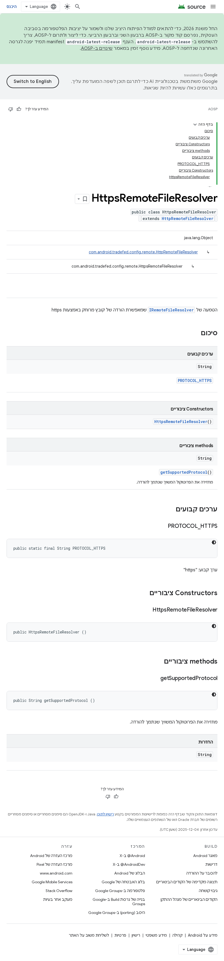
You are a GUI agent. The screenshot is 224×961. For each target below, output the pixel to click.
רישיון (136, 935)
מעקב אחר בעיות (57, 899)
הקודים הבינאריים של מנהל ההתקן (189, 899)
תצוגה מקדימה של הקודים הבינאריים (186, 881)
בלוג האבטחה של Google (123, 881)
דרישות (211, 864)
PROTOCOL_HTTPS (195, 380)
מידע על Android (202, 935)
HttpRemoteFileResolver (187, 218)
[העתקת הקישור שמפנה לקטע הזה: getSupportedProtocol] (154, 678)
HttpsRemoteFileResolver (180, 421)
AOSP (212, 109)
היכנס (12, 6)
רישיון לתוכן (105, 814)
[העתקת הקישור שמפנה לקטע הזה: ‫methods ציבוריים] (158, 662)
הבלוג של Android (129, 873)
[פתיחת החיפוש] (77, 6)
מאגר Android (205, 855)
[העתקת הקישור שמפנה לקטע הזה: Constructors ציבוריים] (143, 593)
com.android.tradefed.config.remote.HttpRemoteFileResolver (143, 252)
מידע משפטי (156, 935)
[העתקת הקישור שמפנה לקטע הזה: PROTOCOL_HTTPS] (162, 526)
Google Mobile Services (52, 881)
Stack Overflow (59, 890)
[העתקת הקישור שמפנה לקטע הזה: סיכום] (195, 333)
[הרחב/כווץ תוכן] (195, 124)
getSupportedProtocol (183, 472)
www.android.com (56, 873)
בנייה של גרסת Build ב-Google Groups (119, 901)
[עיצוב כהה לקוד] (214, 542)
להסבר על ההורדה (201, 873)
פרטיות (120, 935)
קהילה (177, 935)
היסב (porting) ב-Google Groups (116, 912)
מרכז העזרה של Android (51, 855)
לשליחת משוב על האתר (89, 935)
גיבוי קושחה (208, 890)
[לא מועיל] (11, 109)
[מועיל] (19, 109)
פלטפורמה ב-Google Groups (120, 890)
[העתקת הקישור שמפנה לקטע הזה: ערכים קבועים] (170, 509)
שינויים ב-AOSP (97, 48)
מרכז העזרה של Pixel (54, 864)
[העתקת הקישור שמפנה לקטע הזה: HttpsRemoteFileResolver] (147, 610)
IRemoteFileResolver (171, 309)
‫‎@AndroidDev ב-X (129, 864)
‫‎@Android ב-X (132, 855)
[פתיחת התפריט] (213, 6)
